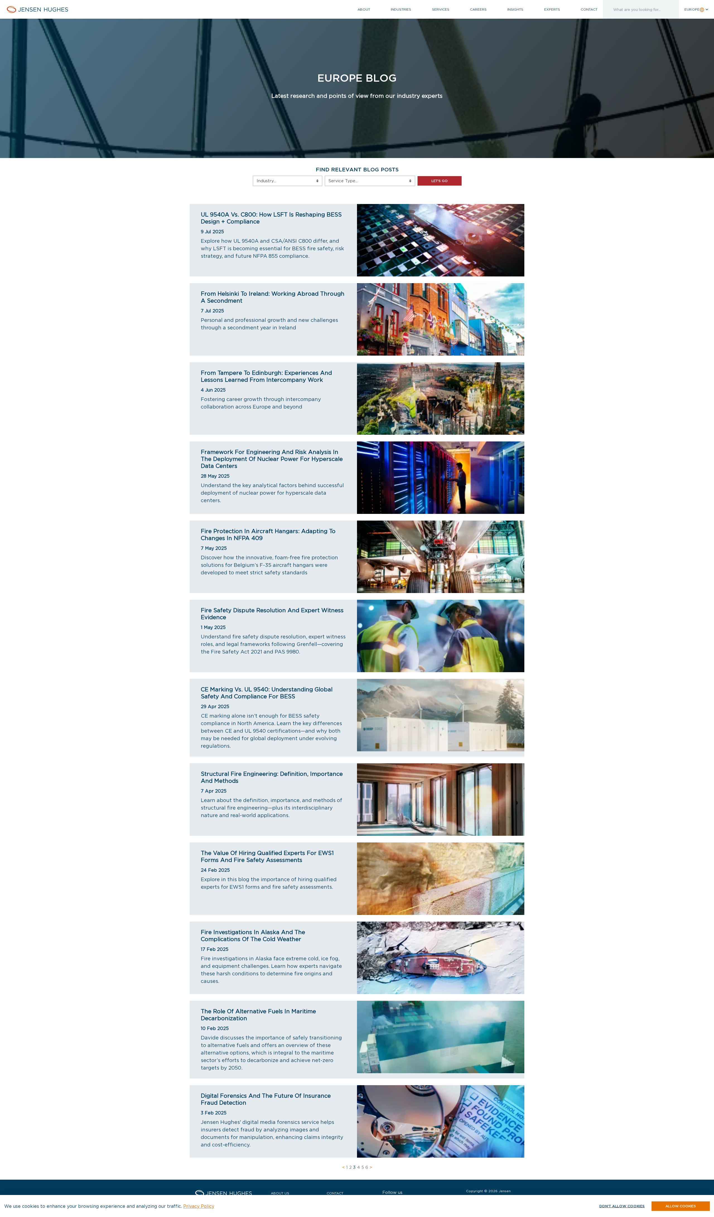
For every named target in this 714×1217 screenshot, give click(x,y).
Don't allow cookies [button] (622, 1206)
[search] (635, 9)
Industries (401, 9)
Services (440, 9)
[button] (681, 1206)
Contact (589, 9)
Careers (478, 9)
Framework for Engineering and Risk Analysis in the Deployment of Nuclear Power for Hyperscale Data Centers (272, 459)
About (364, 9)
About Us (280, 1193)
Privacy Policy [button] (198, 1206)
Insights (515, 9)
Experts (552, 9)
